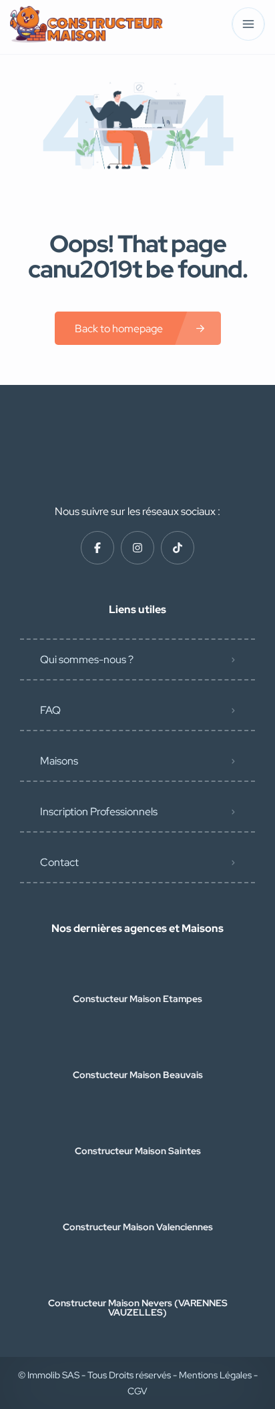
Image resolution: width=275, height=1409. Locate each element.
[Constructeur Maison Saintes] (138, 1124)
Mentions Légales (216, 1375)
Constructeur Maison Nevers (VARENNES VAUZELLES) (138, 1307)
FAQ (50, 710)
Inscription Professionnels (99, 812)
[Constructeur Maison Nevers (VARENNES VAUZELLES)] (138, 1277)
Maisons (59, 761)
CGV (137, 1391)
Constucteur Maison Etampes (137, 998)
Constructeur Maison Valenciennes (138, 1227)
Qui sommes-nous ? (86, 659)
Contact (59, 862)
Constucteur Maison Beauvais (138, 1074)
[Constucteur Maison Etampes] (138, 972)
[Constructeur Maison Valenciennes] (138, 1201)
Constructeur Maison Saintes (138, 1150)
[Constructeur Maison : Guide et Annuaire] (86, 24)
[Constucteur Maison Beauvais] (138, 1048)
